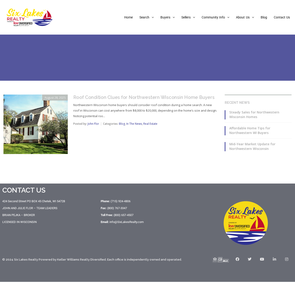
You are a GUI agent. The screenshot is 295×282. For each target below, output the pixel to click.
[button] (146, 17)
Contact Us (282, 17)
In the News (134, 124)
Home (128, 17)
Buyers (165, 17)
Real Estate (150, 124)
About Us (242, 17)
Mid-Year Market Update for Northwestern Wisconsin (252, 146)
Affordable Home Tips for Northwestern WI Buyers (249, 130)
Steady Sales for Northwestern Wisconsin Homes (254, 114)
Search (144, 17)
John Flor (93, 124)
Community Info (213, 17)
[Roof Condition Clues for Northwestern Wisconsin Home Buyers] (35, 97)
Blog (264, 17)
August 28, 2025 (54, 97)
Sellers (186, 17)
